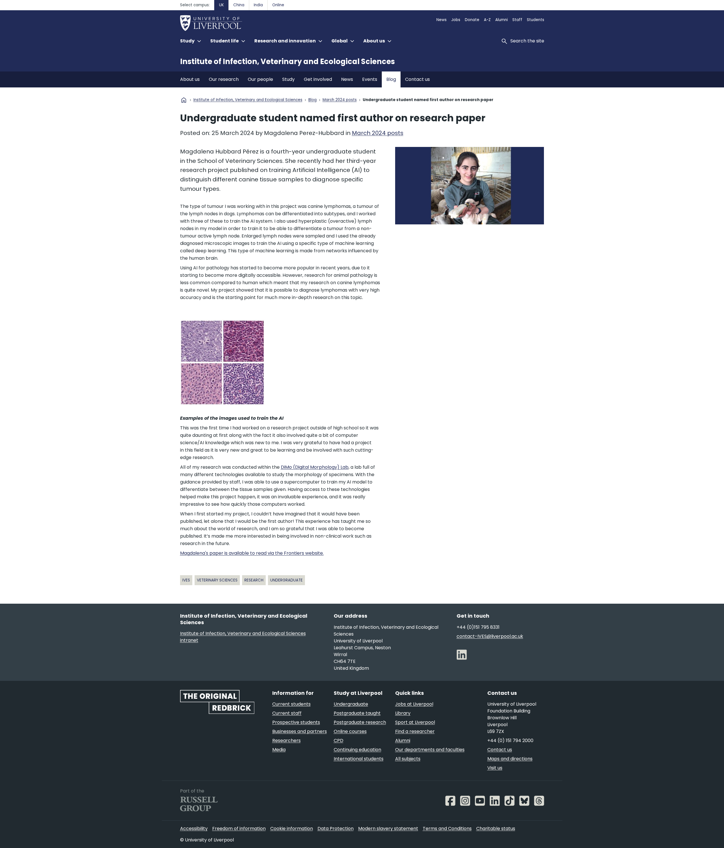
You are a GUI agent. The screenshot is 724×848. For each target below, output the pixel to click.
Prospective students (296, 722)
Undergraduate (286, 580)
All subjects (407, 758)
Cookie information (291, 828)
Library (403, 713)
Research (253, 580)
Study (288, 79)
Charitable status (495, 828)
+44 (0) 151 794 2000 (510, 740)
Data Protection (335, 828)
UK (221, 5)
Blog (391, 79)
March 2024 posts (340, 100)
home (183, 100)
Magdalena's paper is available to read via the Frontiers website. (252, 553)
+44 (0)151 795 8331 (478, 627)
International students (358, 758)
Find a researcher (415, 731)
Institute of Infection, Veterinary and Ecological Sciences (287, 61)
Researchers (286, 740)
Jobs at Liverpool (414, 704)
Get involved (318, 79)
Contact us (417, 79)
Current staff (287, 713)
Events (369, 79)
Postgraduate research (360, 722)
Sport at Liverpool (415, 722)
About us (190, 79)
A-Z (487, 19)
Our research (224, 79)
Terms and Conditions (447, 828)
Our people (260, 79)
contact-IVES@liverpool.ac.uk (490, 636)
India (258, 5)
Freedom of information (239, 828)
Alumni (501, 19)
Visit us (494, 768)
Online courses (350, 731)
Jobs (455, 19)
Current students (291, 704)
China (238, 5)
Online (278, 5)
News (441, 19)
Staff (517, 19)
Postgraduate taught (357, 713)
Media (279, 749)
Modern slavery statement (388, 828)
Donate (472, 19)
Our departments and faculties (430, 749)
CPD (338, 740)
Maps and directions (510, 758)
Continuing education (357, 749)
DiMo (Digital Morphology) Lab (314, 467)
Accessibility (194, 828)
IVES (186, 580)
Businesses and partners (299, 731)
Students (535, 19)
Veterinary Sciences (217, 580)
